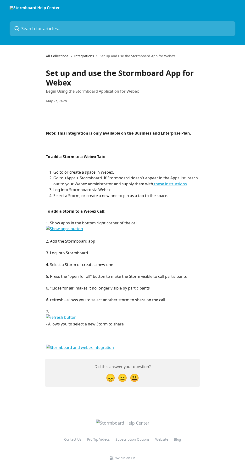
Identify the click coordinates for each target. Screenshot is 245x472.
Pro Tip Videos (98, 439)
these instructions (170, 184)
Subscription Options (133, 439)
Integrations (84, 56)
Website (161, 439)
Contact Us (72, 439)
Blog (177, 439)
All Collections (57, 56)
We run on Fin (125, 458)
